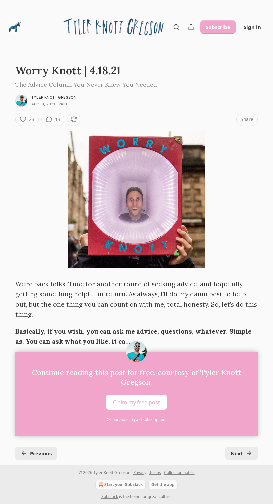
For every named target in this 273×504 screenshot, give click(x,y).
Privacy (139, 472)
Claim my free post (136, 402)
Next (237, 453)
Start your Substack (123, 484)
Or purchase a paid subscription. (136, 419)
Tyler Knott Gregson (53, 97)
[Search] (176, 27)
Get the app (163, 484)
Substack (109, 496)
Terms (155, 472)
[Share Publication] (191, 27)
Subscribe (218, 27)
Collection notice (179, 472)
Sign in (252, 27)
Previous (41, 453)
